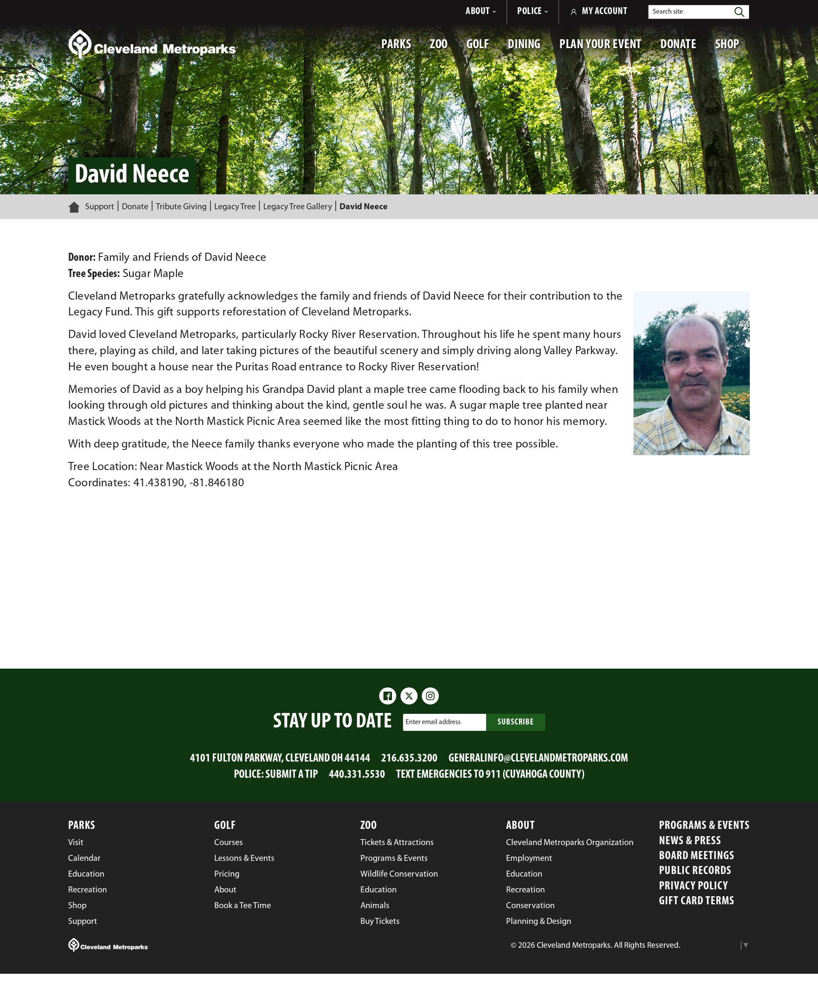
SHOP (732, 49)
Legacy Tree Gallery (297, 207)
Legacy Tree (235, 207)
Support (99, 207)
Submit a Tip (291, 775)
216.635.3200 (409, 759)
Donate (135, 207)
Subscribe (516, 722)
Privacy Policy (693, 886)
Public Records (695, 871)
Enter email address (433, 722)
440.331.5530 (357, 775)
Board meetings (696, 856)
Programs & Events (704, 826)
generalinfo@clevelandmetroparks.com (538, 759)
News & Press (690, 841)
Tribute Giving (181, 207)
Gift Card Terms (696, 901)
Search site (668, 12)
